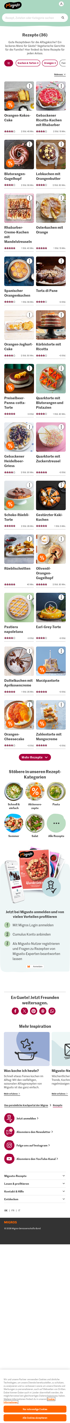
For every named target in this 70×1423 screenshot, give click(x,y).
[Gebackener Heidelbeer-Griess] (19, 450)
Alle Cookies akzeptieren (35, 1417)
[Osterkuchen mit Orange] (51, 223)
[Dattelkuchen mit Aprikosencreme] (19, 672)
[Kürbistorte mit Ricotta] (51, 335)
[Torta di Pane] (51, 282)
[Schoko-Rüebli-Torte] (19, 506)
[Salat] (35, 826)
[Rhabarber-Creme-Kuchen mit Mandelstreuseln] (19, 223)
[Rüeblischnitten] (19, 562)
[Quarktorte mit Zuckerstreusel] (51, 450)
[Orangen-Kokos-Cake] (19, 109)
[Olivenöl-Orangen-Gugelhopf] (51, 562)
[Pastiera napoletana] (19, 618)
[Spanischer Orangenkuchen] (19, 282)
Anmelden (37, 966)
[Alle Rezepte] (56, 826)
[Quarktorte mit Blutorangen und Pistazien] (51, 391)
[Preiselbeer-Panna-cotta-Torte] (19, 391)
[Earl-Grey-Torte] (51, 618)
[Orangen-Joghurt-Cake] (19, 335)
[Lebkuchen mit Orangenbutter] (51, 165)
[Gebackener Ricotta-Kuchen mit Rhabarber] (51, 109)
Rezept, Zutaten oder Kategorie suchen (35, 17)
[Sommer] (13, 826)
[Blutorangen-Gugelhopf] (19, 165)
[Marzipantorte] (51, 672)
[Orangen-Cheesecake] (19, 725)
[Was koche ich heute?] (27, 1064)
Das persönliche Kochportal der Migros (26, 1105)
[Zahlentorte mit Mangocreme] (51, 725)
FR (12, 1210)
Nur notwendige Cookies (35, 1409)
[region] (35, 1396)
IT (19, 1210)
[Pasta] (56, 796)
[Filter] (8, 63)
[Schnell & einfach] (13, 796)
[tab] (35, 1176)
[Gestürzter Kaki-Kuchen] (51, 506)
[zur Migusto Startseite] (13, 3)
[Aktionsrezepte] (35, 796)
